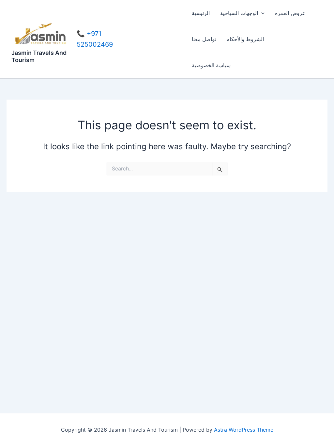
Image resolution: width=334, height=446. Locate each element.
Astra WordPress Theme (243, 429)
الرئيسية (201, 13)
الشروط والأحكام (245, 39)
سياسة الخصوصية (211, 65)
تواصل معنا (204, 39)
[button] (261, 13)
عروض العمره (290, 13)
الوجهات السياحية (239, 13)
